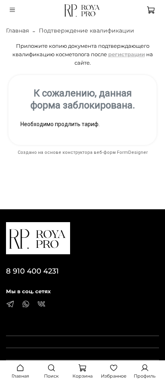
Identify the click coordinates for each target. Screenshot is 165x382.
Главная (17, 30)
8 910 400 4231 (32, 271)
